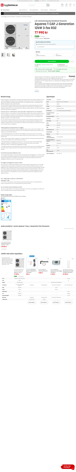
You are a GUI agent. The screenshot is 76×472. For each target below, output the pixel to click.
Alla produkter (6, 9)
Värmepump (18, 16)
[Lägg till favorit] (30, 22)
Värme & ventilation (11, 16)
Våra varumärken (44, 9)
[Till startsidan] (9, 5)
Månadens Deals (53, 9)
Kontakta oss (24, 9)
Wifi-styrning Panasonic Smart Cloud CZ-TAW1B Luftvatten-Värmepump (13, 196)
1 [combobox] (72, 61)
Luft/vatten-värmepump (27, 16)
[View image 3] (13, 55)
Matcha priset (46, 38)
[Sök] (48, 5)
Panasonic (37, 91)
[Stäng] (61, 465)
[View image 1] (3, 55)
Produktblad (42, 36)
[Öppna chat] (73, 468)
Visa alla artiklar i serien (69, 228)
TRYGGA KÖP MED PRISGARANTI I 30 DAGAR (25, 0)
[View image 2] (8, 55)
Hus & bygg (4, 16)
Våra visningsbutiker (34, 9)
